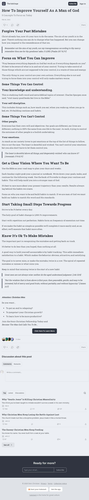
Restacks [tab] (17, 364)
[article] (44, 404)
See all (6, 445)
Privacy (43, 483)
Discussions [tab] (19, 393)
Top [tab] (4, 393)
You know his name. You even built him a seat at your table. (25, 433)
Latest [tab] (10, 393)
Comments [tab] (7, 364)
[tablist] (12, 364)
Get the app (56, 489)
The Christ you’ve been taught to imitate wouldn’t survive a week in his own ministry (35, 403)
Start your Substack (38, 489)
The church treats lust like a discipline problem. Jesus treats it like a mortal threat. (34, 418)
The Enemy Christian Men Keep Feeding (22, 429)
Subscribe (72, 4)
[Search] (85, 393)
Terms (50, 483)
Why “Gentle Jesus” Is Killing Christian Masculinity (29, 399)
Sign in (83, 4)
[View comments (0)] (12, 25)
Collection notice (60, 483)
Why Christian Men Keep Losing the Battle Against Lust (30, 414)
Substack (33, 495)
